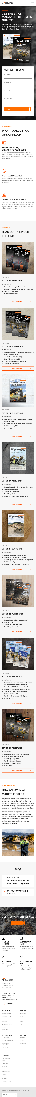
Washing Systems (7, 1024)
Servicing (23, 1043)
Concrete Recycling (8, 1040)
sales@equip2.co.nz (11, 999)
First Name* (7, 74)
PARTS (22, 1040)
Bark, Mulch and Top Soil (5, 1044)
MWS (21, 1021)
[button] (32, 3)
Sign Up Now (16, 923)
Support (10, 1004)
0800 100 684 (7, 997)
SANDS (4, 1050)
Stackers (5, 1027)
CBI (21, 1024)
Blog (3, 1060)
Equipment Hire (6, 1016)
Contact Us (24, 3)
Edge (21, 1016)
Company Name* (8, 98)
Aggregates (5, 1037)
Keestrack (23, 1013)
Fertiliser (5, 1047)
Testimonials (6, 1058)
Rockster (23, 1019)
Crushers (5, 1019)
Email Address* (8, 91)
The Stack (5, 1063)
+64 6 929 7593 (10, 995)
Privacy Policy (6, 1081)
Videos (4, 1074)
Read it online (17, 301)
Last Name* (7, 82)
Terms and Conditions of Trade (8, 1078)
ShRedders (5, 1029)
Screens (4, 1021)
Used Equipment (6, 1013)
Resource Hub (6, 1071)
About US (4, 1066)
